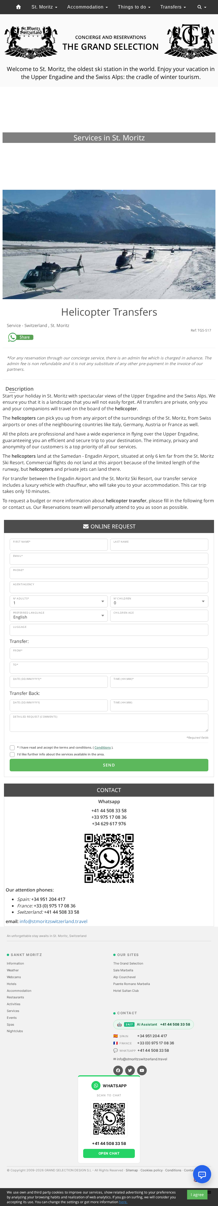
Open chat (109, 1153)
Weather (13, 970)
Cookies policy (152, 1170)
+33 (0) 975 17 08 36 (155, 1043)
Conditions (103, 747)
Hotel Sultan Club (126, 991)
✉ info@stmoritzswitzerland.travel (140, 1059)
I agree (197, 1194)
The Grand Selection (128, 963)
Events (12, 1018)
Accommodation (86, 7)
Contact (190, 1170)
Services (13, 1011)
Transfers (171, 7)
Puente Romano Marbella (131, 984)
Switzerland (36, 325)
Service (14, 325)
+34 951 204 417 (152, 1036)
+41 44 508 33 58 (153, 1050)
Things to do (133, 7)
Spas (10, 1024)
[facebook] (118, 1070)
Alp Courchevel (124, 977)
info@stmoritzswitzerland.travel (53, 921)
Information (15, 963)
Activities (13, 1004)
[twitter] (130, 1070)
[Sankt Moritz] (19, 7)
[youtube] (142, 1070)
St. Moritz (43, 7)
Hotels (11, 984)
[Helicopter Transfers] (109, 244)
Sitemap (132, 1170)
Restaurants (15, 997)
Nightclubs (15, 1031)
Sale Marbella (123, 970)
